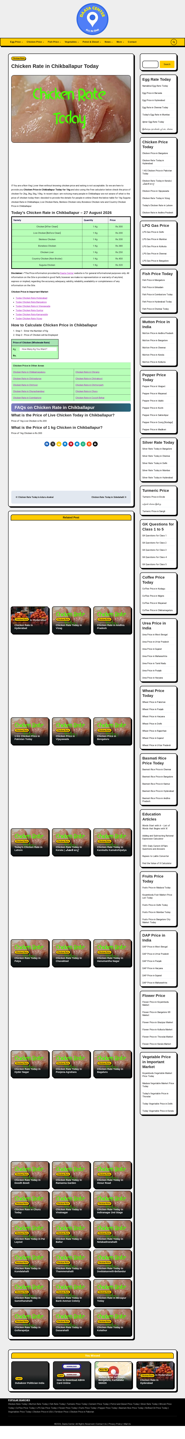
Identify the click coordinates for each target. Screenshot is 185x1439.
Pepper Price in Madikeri (154, 429)
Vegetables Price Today (19, 1411)
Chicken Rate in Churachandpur (29, 391)
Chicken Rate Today (17, 1404)
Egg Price (15, 42)
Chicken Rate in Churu (86, 391)
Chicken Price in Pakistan (82, 1411)
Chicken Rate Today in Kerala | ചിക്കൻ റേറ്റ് (69, 848)
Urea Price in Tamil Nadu (154, 663)
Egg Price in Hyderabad (153, 100)
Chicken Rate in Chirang (87, 372)
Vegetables (71, 42)
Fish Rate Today (57, 1404)
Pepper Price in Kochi (152, 408)
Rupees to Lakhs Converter (155, 856)
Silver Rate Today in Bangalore (157, 449)
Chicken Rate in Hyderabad (23, 627)
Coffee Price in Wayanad (154, 603)
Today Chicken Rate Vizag (29, 318)
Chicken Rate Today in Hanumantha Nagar (110, 959)
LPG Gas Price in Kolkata (154, 246)
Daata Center (67, 273)
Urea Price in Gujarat (152, 649)
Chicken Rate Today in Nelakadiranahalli (110, 1240)
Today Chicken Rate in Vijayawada (33, 306)
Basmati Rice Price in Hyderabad (158, 791)
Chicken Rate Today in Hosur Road (110, 1181)
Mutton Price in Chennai (154, 347)
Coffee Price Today (25, 1408)
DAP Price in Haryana (152, 968)
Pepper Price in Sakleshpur (155, 415)
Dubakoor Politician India (29, 1383)
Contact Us (101, 1424)
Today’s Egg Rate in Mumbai (156, 114)
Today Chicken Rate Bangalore (31, 302)
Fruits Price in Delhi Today (155, 905)
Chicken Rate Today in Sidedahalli (107, 497)
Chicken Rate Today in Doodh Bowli (27, 1181)
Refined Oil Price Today (156, 1408)
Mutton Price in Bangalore (155, 340)
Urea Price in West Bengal (155, 634)
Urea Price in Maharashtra (154, 656)
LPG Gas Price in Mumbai (154, 239)
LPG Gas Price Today (47, 1408)
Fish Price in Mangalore (153, 280)
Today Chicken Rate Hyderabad (31, 298)
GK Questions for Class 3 (154, 550)
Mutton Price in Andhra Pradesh (157, 333)
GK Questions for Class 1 (154, 535)
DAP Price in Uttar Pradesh (155, 954)
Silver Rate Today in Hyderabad (157, 477)
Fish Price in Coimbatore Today (157, 294)
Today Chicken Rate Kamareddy (32, 314)
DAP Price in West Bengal (155, 946)
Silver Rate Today (149, 1404)
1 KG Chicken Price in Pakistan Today (27, 737)
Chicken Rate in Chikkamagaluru (29, 372)
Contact (132, 42)
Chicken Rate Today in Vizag (156, 198)
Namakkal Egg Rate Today (155, 86)
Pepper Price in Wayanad (154, 393)
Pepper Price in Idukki (153, 400)
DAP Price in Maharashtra (154, 982)
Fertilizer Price (61, 1411)
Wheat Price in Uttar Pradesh (156, 745)
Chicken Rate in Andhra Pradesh (157, 212)
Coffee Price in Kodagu (153, 588)
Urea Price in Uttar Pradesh (155, 642)
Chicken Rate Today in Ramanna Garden (69, 1181)
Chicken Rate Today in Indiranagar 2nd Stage (110, 1211)
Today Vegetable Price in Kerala (158, 1111)
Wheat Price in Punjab (153, 709)
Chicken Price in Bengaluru (106, 737)
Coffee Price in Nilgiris (153, 596)
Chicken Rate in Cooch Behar (90, 397)
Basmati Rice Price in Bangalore (157, 776)
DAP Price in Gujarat (152, 975)
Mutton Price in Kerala (153, 355)
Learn (19, 1378)
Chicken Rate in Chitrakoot (89, 378)
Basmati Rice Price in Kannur (156, 784)
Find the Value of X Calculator (157, 863)
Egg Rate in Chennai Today (155, 107)
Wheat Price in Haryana (153, 716)
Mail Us (127, 1424)
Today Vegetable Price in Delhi (157, 1103)
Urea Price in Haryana (152, 678)
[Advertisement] (71, 162)
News (108, 42)
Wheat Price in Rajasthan (154, 731)
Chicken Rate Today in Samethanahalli (27, 1299)
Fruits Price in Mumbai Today (156, 912)
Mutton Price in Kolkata (154, 362)
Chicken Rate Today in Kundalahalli (27, 1270)
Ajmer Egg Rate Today (153, 122)
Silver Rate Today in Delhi (154, 463)
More (120, 42)
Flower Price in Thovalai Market (157, 1036)
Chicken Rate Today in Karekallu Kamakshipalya (111, 848)
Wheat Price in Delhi (152, 723)
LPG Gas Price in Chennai (154, 253)
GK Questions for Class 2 (154, 543)
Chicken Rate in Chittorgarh (89, 385)
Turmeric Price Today (77, 1404)
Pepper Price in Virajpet (153, 386)
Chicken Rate (19, 58)
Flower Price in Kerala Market (156, 1044)
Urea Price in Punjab (152, 670)
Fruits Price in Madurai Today (156, 887)
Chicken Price (35, 42)
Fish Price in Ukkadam (152, 287)
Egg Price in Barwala (152, 93)
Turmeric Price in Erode (153, 497)
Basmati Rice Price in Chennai (156, 769)
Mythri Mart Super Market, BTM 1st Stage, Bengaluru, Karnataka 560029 (111, 1378)
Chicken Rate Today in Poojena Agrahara (69, 1070)
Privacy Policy (115, 1424)
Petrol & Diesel (91, 42)
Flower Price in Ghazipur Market (157, 1022)
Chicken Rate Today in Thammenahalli (69, 1270)
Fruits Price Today (87, 1408)
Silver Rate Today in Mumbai (156, 470)
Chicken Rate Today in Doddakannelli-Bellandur (111, 1270)
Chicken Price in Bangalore (155, 153)
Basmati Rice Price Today (131, 1408)
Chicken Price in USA (43, 1411)
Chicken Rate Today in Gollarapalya (27, 1329)
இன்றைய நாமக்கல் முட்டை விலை (157, 129)
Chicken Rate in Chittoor (25, 385)
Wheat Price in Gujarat (153, 738)
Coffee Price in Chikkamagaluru (157, 610)
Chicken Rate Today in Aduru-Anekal (35, 497)
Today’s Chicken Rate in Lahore (157, 205)
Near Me (103, 1370)
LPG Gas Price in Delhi (153, 232)
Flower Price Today (68, 1408)
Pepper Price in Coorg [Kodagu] (157, 422)
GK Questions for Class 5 (154, 564)
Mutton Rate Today (38, 1404)
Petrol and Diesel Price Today (124, 1404)
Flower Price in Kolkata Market (157, 1029)
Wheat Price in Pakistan (154, 702)
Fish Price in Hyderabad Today (157, 301)
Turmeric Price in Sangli (153, 511)
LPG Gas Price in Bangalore (155, 261)
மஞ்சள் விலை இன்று (151, 504)
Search (167, 64)
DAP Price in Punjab (152, 961)
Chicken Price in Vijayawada (65, 737)
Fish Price (53, 42)
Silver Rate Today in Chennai (156, 456)
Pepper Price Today (107, 1408)
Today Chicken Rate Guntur (29, 310)
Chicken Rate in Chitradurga (27, 378)
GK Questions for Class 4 (154, 557)
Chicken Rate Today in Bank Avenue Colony (69, 1299)
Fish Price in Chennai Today (155, 309)
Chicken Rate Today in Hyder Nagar (27, 1070)
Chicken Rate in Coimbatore (27, 397)
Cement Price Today (99, 1404)
